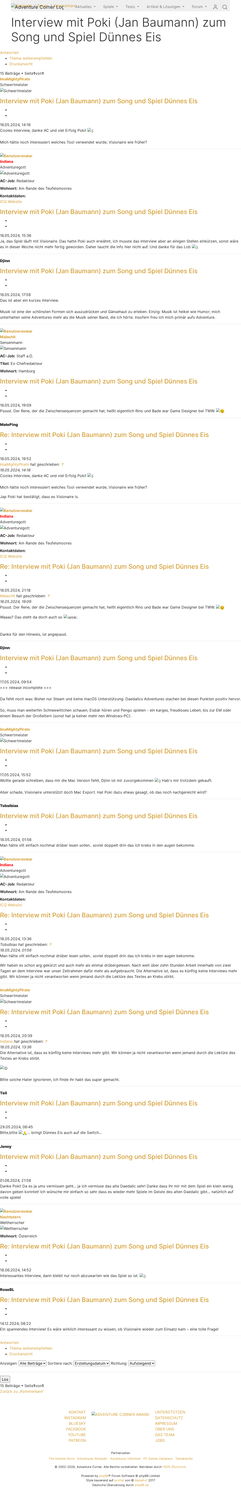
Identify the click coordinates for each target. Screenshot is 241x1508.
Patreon (77, 1440)
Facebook (76, 1429)
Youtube (77, 1434)
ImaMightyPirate (15, 79)
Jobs (160, 1440)
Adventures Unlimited (125, 1458)
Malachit (8, 336)
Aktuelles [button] (84, 6)
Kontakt (77, 1412)
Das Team (164, 1434)
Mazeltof (141, 1480)
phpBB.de (142, 1485)
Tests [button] (130, 6)
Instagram (75, 1417)
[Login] (215, 7)
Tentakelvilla (184, 1458)
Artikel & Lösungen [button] (164, 6)
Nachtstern (10, 1217)
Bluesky (77, 1423)
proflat (119, 1480)
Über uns (164, 1429)
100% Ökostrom (174, 1467)
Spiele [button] (109, 6)
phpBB (103, 1476)
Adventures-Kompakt (92, 1458)
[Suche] (224, 7)
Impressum (166, 1423)
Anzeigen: (9, 1363)
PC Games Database (158, 1458)
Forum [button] (198, 6)
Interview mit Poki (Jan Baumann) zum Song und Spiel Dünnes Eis (98, 101)
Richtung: (120, 1363)
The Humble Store (61, 1458)
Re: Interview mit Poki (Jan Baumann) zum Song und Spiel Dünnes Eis (104, 435)
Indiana (6, 161)
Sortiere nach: (61, 1363)
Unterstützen (170, 1412)
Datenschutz (169, 1417)
